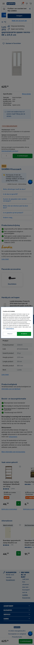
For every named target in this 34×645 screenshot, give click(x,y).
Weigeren (10, 333)
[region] (17, 322)
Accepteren (24, 333)
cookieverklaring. (10, 328)
